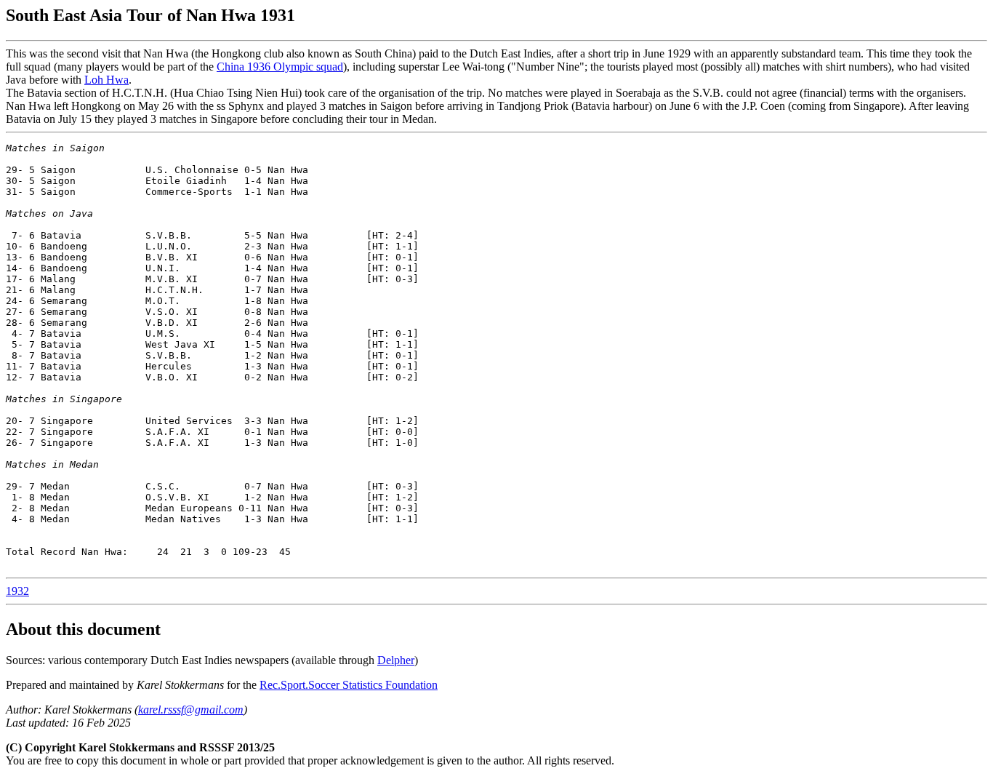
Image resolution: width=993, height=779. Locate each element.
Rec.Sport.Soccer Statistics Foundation (349, 685)
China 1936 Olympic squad (280, 66)
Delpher (395, 660)
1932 (17, 591)
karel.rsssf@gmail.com (191, 709)
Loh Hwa (106, 79)
